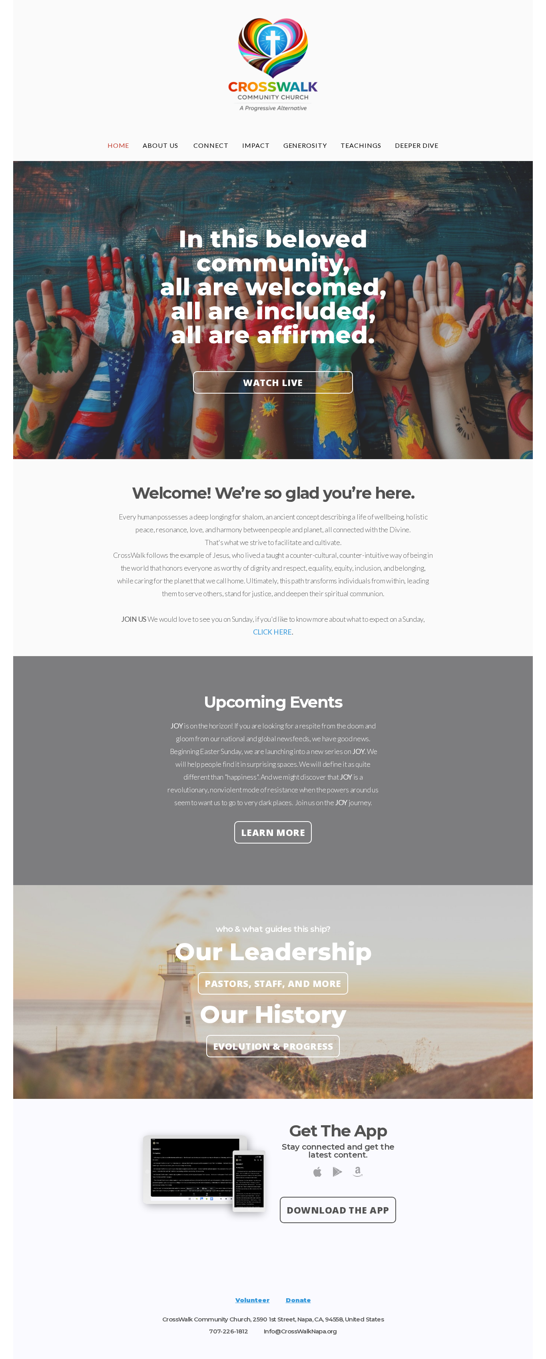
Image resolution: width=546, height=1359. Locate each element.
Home (119, 145)
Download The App (338, 1210)
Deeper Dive (417, 145)
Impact (256, 145)
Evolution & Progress (273, 1046)
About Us (161, 145)
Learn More (273, 832)
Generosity (305, 145)
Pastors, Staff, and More (273, 983)
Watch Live (273, 382)
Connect (211, 145)
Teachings (361, 145)
